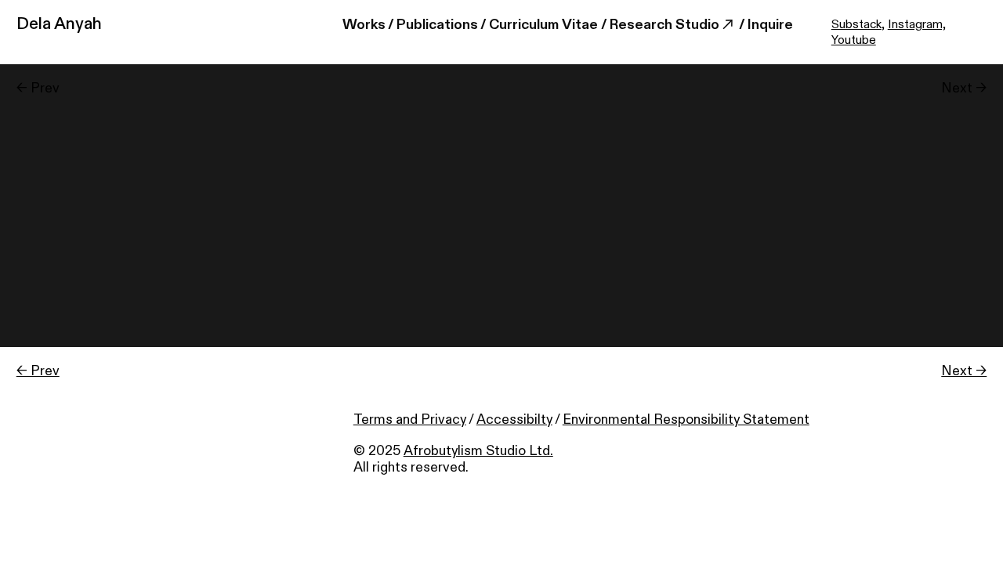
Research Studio (664, 24)
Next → (964, 371)
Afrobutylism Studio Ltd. (478, 451)
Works (364, 24)
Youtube (853, 40)
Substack (856, 24)
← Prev (38, 371)
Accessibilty (514, 419)
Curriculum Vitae (543, 24)
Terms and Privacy (409, 419)
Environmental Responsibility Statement (686, 419)
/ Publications (433, 24)
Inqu (762, 24)
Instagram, (917, 24)
